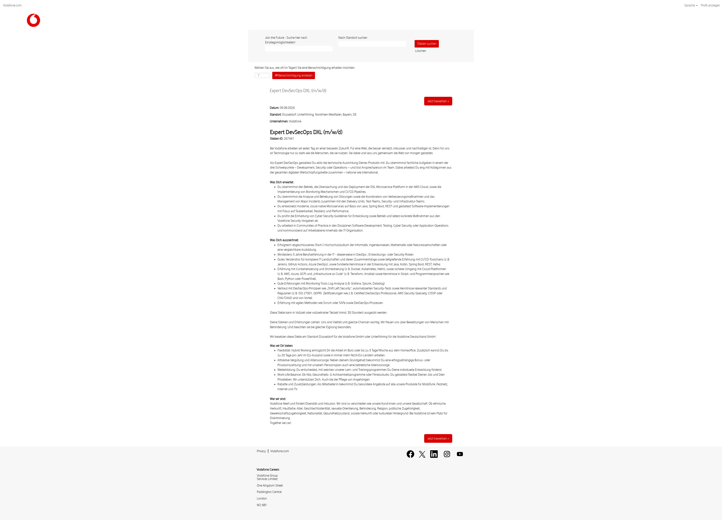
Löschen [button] (420, 51)
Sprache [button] (690, 5)
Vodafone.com (12, 5)
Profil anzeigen (710, 5)
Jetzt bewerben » (438, 101)
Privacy (261, 451)
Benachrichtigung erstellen (295, 75)
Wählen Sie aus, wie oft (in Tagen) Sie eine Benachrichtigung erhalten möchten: (305, 68)
